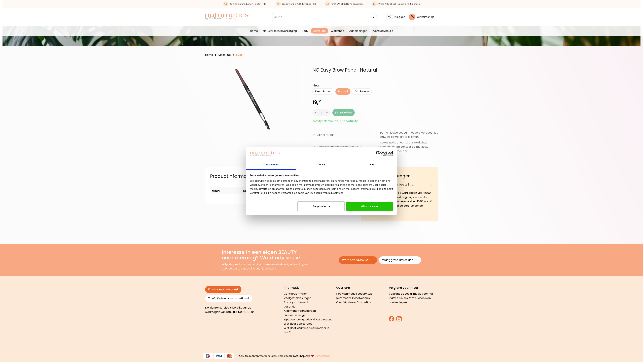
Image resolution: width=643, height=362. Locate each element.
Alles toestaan (369, 206)
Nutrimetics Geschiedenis (353, 298)
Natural (343, 91)
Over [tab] (372, 164)
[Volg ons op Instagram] (399, 320)
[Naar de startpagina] (227, 16)
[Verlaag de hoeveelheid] (314, 112)
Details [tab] (321, 164)
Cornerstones (323, 356)
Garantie (290, 307)
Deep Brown (323, 91)
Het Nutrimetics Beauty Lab (354, 294)
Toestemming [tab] (271, 164)
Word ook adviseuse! (356, 260)
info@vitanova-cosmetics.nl (230, 298)
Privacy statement (296, 302)
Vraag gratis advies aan (398, 260)
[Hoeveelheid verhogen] (327, 112)
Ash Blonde (361, 91)
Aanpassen (319, 206)
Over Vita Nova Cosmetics (353, 302)
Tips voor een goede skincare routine (308, 319)
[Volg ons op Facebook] (391, 320)
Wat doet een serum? (298, 324)
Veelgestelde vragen (297, 298)
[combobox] (319, 17)
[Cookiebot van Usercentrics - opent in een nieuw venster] (378, 153)
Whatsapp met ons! (224, 289)
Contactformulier (295, 294)
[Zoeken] (373, 17)
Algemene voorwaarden (300, 311)
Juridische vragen (295, 315)
